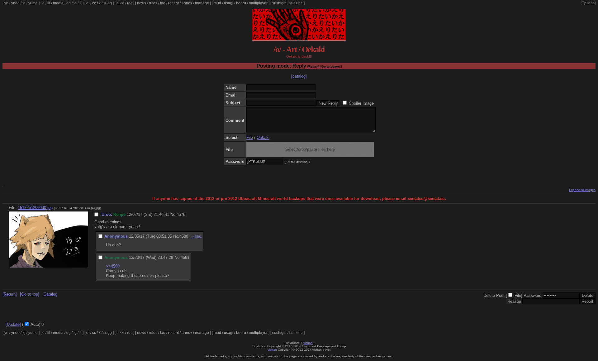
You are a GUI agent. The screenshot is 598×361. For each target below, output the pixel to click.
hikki (120, 3)
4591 (185, 257)
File (249, 137)
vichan (308, 342)
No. (173, 214)
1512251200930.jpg (35, 207)
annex (187, 3)
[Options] (588, 3)
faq (162, 3)
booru (241, 3)
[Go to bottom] (331, 66)
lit (48, 3)
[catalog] (299, 76)
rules (153, 3)
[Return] (313, 66)
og (68, 3)
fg (24, 3)
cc (94, 3)
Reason (514, 301)
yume (33, 3)
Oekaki (263, 137)
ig (75, 3)
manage (202, 3)
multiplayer (258, 3)
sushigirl (279, 3)
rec (129, 3)
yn (6, 3)
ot (87, 3)
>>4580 (113, 266)
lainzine (296, 3)
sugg (107, 3)
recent (173, 3)
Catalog (50, 294)
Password (532, 295)
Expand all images (582, 190)
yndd (15, 3)
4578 (181, 214)
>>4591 (196, 236)
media (58, 3)
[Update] (13, 324)
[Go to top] (29, 294)
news (141, 3)
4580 (183, 236)
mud (217, 3)
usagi (228, 3)
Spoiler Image (361, 103)
